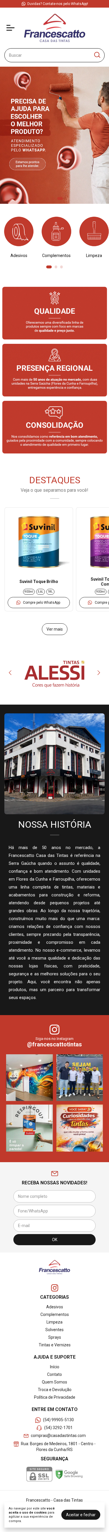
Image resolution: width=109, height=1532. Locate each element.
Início (54, 1366)
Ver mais (55, 629)
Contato (54, 1374)
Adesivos (54, 1307)
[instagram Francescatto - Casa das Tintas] (54, 1287)
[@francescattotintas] (54, 1030)
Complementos (54, 1314)
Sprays (54, 1337)
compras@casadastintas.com (58, 1435)
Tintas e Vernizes (55, 1345)
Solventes (54, 1329)
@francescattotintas (54, 1044)
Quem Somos (54, 1382)
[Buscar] (97, 55)
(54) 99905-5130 (58, 1419)
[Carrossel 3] (54, 135)
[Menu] (11, 27)
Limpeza (54, 1322)
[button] (39, 602)
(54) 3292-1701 (58, 1427)
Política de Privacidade (54, 1397)
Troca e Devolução (55, 1389)
